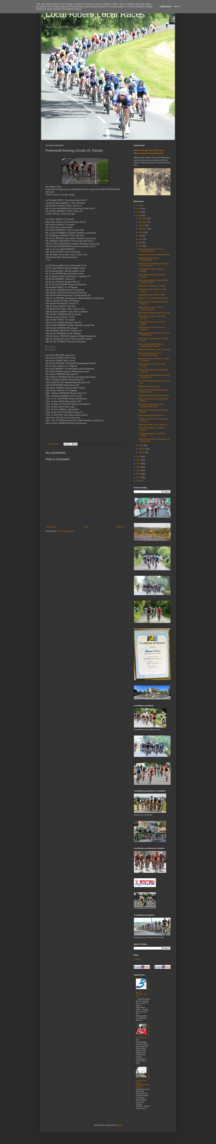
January (141, 452)
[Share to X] (70, 444)
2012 (138, 474)
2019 (138, 212)
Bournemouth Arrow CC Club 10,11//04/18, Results (149, 354)
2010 (138, 481)
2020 (138, 209)
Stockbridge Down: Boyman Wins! (151, 295)
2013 (138, 470)
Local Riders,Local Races (95, 14)
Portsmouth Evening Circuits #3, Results (154, 313)
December (142, 219)
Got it (177, 7)
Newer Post (51, 527)
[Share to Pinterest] (76, 444)
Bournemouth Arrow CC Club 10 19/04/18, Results (151, 308)
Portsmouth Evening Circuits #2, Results (154, 350)
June (140, 239)
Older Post (120, 527)
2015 (138, 464)
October (141, 225)
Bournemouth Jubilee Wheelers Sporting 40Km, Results (150, 345)
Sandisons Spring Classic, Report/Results (148, 259)
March (141, 445)
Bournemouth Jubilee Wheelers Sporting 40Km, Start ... (150, 405)
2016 (138, 460)
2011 (138, 477)
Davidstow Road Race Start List (150, 415)
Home (85, 527)
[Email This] (64, 444)
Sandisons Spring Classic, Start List (152, 425)
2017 (138, 457)
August (141, 232)
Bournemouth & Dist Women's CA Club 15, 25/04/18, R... (153, 265)
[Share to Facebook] (73, 444)
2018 (138, 216)
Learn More (165, 7)
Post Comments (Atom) (65, 531)
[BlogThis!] (67, 444)
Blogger (119, 1125)
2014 (138, 467)
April (140, 246)
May (140, 243)
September (143, 229)
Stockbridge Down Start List (149, 386)
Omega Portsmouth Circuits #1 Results (153, 395)
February (142, 449)
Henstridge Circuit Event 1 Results (151, 286)
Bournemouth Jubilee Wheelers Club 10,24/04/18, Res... (153, 281)
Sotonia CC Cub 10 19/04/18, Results (153, 298)
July (140, 236)
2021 (138, 205)
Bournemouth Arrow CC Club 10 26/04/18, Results (151, 250)
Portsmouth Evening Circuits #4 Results (154, 255)
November (142, 222)
